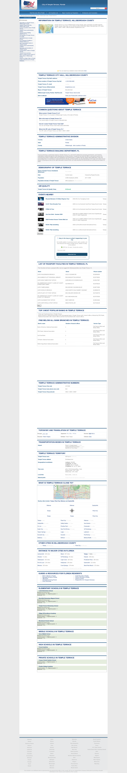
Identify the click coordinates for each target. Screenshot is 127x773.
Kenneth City (41, 534)
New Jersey (74, 745)
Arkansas (29, 747)
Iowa (52, 745)
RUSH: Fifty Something (52, 224)
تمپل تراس (45, 433)
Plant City (57, 501)
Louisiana (51, 751)
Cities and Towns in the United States (28, 15)
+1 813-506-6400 (69, 81)
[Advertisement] (72, 51)
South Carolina (97, 739)
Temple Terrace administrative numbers (59, 383)
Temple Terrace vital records (72, 92)
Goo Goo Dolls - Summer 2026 (54, 214)
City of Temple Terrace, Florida (53, 5)
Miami (62, 554)
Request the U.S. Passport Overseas (85, 580)
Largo (62, 532)
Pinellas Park (64, 526)
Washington (97, 757)
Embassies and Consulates (89, 13)
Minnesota (52, 761)
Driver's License (79, 578)
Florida (37, 15)
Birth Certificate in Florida (49, 576)
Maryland (52, 755)
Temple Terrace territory (52, 453)
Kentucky (52, 749)
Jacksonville (41, 554)
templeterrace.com (79, 27)
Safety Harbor (64, 523)
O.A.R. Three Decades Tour (53, 204)
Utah (97, 751)
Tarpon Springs (41, 532)
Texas (96, 745)
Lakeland (86, 532)
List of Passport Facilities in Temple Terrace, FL (63, 264)
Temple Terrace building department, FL (59, 151)
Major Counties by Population (70, 13)
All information (24, 20)
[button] (55, 487)
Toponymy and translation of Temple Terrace (62, 430)
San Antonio (87, 523)
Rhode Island (74, 767)
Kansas (52, 747)
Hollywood (63, 562)
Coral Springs (64, 565)
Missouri (52, 765)
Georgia (29, 761)
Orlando (40, 556)
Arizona (29, 745)
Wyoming (96, 763)
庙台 (90, 436)
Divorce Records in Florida (82, 577)
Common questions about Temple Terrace (60, 110)
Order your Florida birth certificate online (75, 95)
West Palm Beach (88, 565)
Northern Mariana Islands (74, 755)
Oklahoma (74, 759)
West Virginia (96, 759)
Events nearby (46, 195)
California (29, 749)
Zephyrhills (71, 501)
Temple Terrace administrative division (58, 137)
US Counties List (53, 13)
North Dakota (74, 753)
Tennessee (97, 743)
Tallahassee (41, 559)
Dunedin (63, 534)
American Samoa (29, 743)
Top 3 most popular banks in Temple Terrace (61, 310)
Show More (40, 233)
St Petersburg (87, 529)
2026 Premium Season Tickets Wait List (57, 219)
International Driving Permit (49, 580)
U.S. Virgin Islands (96, 747)
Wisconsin (96, 761)
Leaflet (71, 498)
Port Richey (87, 534)
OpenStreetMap (82, 498)
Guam (29, 763)
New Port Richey (65, 529)
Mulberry (40, 537)
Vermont (97, 753)
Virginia (97, 755)
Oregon (74, 761)
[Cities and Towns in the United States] (29, 7)
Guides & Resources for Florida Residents (60, 573)
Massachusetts (52, 757)
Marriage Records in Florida (49, 577)
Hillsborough (68, 145)
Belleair (63, 537)
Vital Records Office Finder (37, 13)
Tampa (52, 501)
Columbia (29, 753)
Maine (51, 753)
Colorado (29, 751)
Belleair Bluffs (87, 537)
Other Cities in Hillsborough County (57, 543)
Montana (52, 767)
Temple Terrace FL (53, 15)
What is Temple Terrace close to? (56, 483)
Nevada (74, 741)
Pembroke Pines (88, 559)
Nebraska (74, 739)
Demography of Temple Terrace (55, 168)
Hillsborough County (44, 15)
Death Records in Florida (81, 576)
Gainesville (87, 562)
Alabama (29, 739)
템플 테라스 (92, 433)
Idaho (51, 739)
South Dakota (96, 741)
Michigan (52, 759)
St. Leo (39, 526)
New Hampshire (74, 743)
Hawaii (29, 765)
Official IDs (45, 578)
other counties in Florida (79, 145)
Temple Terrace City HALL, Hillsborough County (63, 75)
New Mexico (74, 747)
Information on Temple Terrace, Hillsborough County (66, 20)
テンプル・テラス (71, 433)
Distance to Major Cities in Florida (56, 551)
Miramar (40, 565)
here (85, 70)
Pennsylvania (74, 763)
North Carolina (74, 751)
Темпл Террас (46, 436)
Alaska (29, 741)
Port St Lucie (41, 562)
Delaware (29, 757)
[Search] (106, 8)
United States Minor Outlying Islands (97, 749)
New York (74, 749)
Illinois (52, 741)
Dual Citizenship (46, 581)
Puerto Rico (74, 765)
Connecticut (29, 755)
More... (39, 305)
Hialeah (86, 556)
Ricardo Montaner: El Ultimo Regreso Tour (57, 199)
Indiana (52, 743)
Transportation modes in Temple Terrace (60, 442)
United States (68, 139)
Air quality (44, 186)
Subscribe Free (72, 254)
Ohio (74, 757)
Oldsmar (62, 501)
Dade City (40, 529)
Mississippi (52, 763)
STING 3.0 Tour (50, 209)
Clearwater (87, 526)
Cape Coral (64, 559)
